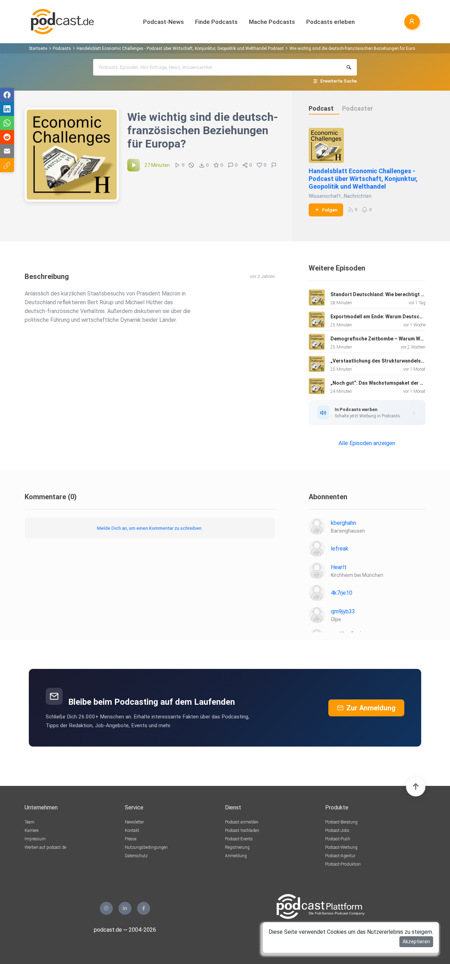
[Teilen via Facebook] (7, 95)
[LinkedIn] (124, 908)
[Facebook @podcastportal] (143, 908)
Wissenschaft (325, 196)
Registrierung (237, 847)
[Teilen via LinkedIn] (7, 109)
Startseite (38, 48)
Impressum (35, 838)
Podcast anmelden (241, 822)
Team (29, 822)
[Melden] (274, 165)
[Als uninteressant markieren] (191, 165)
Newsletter (134, 822)
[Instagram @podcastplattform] (106, 908)
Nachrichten (358, 196)
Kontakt (132, 830)
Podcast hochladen (242, 830)
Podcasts (62, 48)
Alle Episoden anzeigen (367, 443)
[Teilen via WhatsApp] (7, 123)
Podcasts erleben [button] (330, 21)
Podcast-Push (337, 838)
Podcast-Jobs (337, 830)
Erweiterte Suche (338, 81)
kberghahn (343, 523)
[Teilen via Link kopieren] (7, 165)
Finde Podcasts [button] (216, 21)
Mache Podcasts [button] (272, 21)
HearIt (339, 567)
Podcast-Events (239, 838)
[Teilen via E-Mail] (7, 151)
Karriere (31, 830)
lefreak (339, 548)
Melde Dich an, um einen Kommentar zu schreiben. (149, 528)
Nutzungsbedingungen (146, 847)
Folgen (330, 210)
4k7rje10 (341, 593)
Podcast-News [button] (163, 21)
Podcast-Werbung (341, 847)
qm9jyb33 (343, 611)
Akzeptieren (416, 941)
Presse (130, 838)
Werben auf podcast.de (45, 847)
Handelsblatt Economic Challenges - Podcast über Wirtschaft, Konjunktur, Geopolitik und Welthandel (363, 178)
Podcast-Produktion (343, 864)
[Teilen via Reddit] (7, 137)
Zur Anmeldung (371, 708)
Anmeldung (236, 855)
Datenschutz (136, 855)
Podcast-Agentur (340, 855)
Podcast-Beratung (341, 822)
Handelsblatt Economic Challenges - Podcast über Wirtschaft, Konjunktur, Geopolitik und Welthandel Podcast (180, 48)
